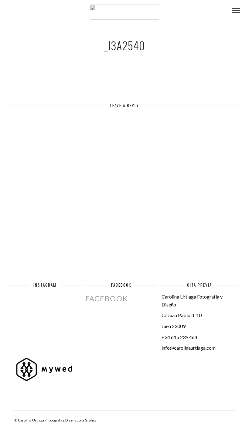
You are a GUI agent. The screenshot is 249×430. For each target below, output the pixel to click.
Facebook (121, 285)
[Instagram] (52, 10)
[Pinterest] (44, 10)
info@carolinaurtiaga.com (189, 348)
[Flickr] (28, 10)
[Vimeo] (36, 10)
